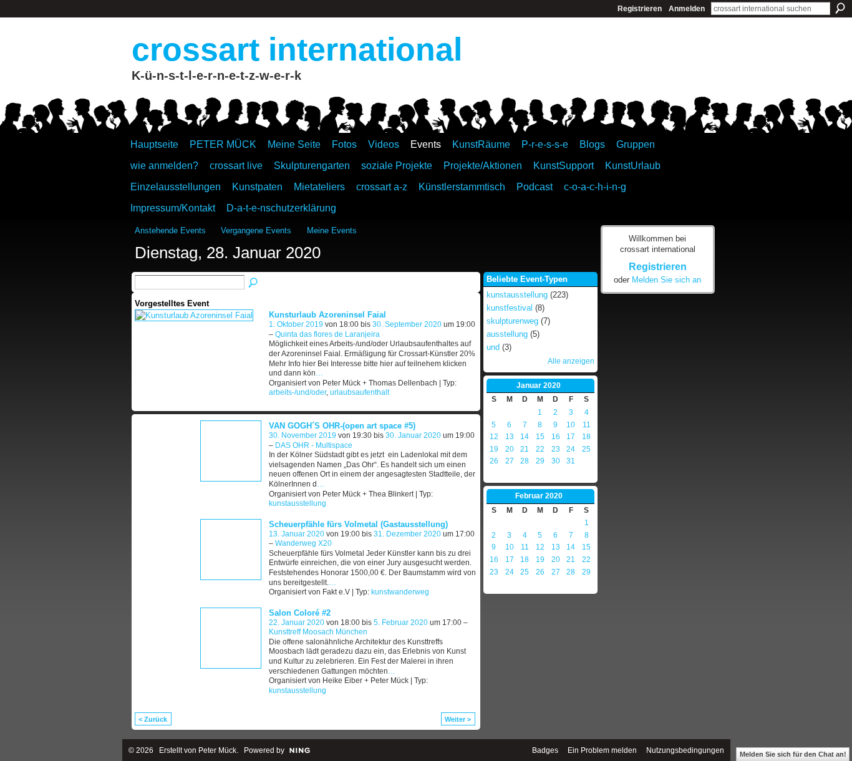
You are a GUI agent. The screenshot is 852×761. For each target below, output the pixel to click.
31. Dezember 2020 (407, 534)
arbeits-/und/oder (297, 392)
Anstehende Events (170, 230)
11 (587, 424)
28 (524, 461)
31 (570, 461)
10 (570, 424)
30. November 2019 (302, 435)
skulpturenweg (512, 321)
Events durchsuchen (253, 283)
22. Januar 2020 (296, 622)
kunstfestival (510, 308)
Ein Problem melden (602, 750)
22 (540, 449)
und (493, 347)
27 (509, 461)
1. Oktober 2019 (296, 324)
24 (570, 449)
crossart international (297, 49)
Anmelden (687, 8)
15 (540, 436)
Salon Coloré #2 (300, 613)
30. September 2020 (407, 324)
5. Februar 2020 (401, 622)
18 (586, 436)
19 (494, 449)
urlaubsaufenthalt (359, 392)
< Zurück (152, 719)
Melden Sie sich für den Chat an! (793, 754)
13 (509, 436)
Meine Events (332, 230)
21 (524, 449)
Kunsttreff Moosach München (318, 632)
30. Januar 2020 (413, 435)
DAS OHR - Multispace (313, 445)
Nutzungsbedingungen (685, 750)
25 (586, 449)
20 (509, 449)
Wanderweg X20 (303, 543)
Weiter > (458, 719)
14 (524, 436)
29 (540, 461)
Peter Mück (217, 750)
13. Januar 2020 (296, 534)
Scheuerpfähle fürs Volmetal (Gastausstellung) (358, 524)
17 (570, 436)
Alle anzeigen (571, 361)
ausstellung (507, 334)
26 (494, 461)
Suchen (840, 8)
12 (494, 436)
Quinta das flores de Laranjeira (327, 334)
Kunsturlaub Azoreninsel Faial (327, 314)
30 (555, 461)
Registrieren (639, 8)
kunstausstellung (297, 503)
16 (555, 436)
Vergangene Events (256, 230)
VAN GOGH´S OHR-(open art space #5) (342, 425)
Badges (545, 750)
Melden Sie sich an (666, 279)
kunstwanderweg (400, 592)
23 (555, 449)
